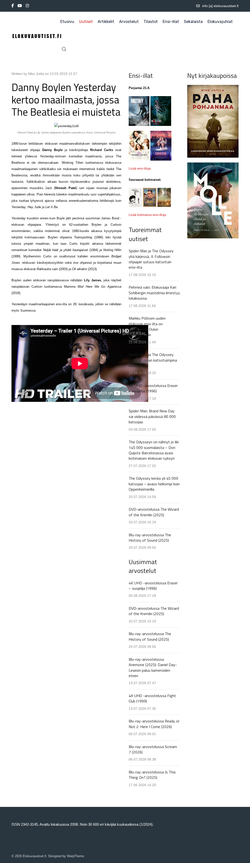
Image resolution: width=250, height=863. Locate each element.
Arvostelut (129, 21)
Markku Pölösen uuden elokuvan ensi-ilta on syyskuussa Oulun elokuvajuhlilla (147, 326)
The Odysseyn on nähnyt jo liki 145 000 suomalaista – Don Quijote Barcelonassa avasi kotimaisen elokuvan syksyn (154, 450)
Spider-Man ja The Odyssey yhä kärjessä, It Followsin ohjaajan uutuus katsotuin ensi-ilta (151, 259)
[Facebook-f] (12, 6)
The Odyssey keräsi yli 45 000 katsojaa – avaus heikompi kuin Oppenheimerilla (154, 483)
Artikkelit (106, 21)
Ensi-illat (171, 21)
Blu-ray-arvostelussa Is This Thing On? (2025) (152, 774)
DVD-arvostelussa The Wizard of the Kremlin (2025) (154, 512)
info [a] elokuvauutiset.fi (220, 6)
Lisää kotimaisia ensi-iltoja (147, 215)
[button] (64, 49)
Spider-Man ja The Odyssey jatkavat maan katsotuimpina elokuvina (153, 360)
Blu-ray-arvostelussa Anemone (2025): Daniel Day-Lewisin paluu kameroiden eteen (153, 667)
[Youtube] (20, 6)
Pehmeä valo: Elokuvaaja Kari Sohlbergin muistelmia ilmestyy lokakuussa (154, 292)
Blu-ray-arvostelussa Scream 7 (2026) (153, 749)
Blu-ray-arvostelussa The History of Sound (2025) (150, 537)
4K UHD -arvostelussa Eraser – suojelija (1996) (153, 388)
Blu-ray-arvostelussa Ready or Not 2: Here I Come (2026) (154, 723)
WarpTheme (75, 856)
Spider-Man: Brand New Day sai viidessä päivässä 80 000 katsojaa (152, 416)
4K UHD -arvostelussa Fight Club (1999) (152, 698)
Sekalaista (193, 21)
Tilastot (151, 21)
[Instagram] (27, 6)
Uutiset (86, 21)
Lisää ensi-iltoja (140, 168)
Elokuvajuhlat (220, 21)
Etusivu (67, 21)
